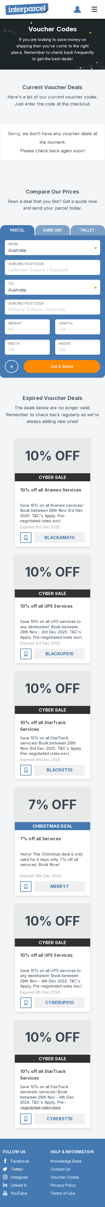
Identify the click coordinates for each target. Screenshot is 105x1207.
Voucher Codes (65, 1177)
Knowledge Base (66, 1161)
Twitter (17, 1169)
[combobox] (52, 267)
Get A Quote (62, 366)
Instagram (19, 1177)
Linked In (19, 1185)
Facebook (20, 1161)
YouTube (19, 1193)
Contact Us (61, 1169)
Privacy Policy (63, 1185)
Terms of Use (63, 1193)
